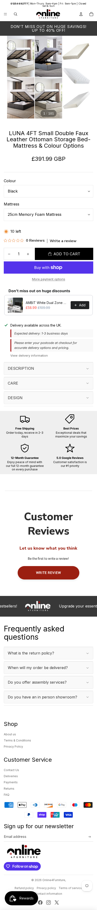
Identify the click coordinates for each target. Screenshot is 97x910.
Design (15, 397)
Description (21, 368)
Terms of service (70, 888)
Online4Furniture (53, 880)
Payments (11, 782)
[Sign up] (89, 837)
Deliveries (11, 776)
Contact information (48, 893)
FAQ (6, 794)
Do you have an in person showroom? (42, 697)
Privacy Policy (13, 746)
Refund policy (24, 888)
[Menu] (5, 14)
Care (13, 383)
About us (10, 734)
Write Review (48, 573)
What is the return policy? (31, 653)
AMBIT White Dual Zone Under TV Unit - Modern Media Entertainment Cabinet (47, 303)
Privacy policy (46, 888)
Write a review (63, 241)
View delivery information (29, 355)
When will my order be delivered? (38, 667)
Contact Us (11, 770)
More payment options (48, 279)
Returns (9, 788)
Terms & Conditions (17, 740)
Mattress (11, 204)
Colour (10, 180)
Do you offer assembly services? (37, 682)
